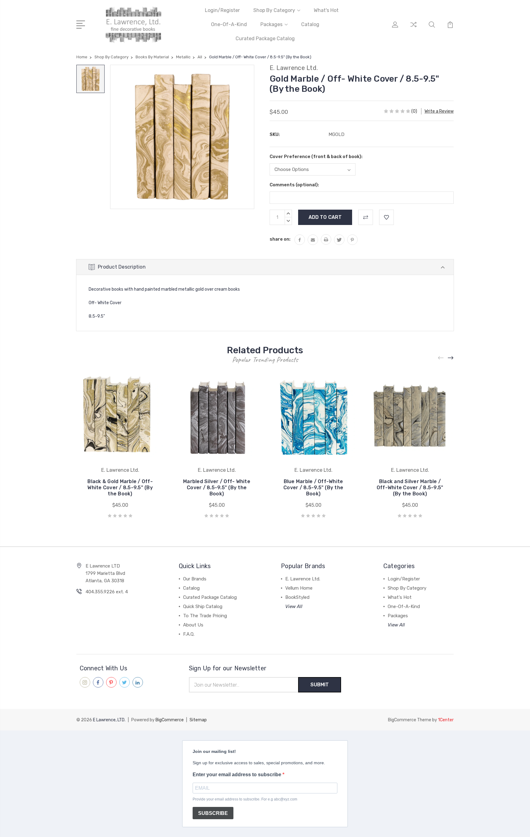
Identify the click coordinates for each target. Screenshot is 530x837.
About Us (193, 625)
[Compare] (413, 28)
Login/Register (222, 10)
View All (293, 606)
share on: (280, 239)
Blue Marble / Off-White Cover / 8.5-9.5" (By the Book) (313, 488)
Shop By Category (274, 10)
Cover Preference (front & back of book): (316, 156)
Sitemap (198, 720)
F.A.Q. (188, 634)
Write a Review (439, 111)
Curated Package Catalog (265, 38)
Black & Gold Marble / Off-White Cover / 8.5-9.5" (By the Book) (120, 488)
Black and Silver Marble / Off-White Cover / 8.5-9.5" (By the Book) (410, 488)
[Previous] (441, 357)
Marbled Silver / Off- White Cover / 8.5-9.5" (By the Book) (216, 488)
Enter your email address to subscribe (237, 774)
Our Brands (194, 579)
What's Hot (326, 10)
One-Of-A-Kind (229, 24)
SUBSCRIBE (213, 813)
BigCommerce (170, 720)
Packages (271, 24)
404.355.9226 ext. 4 (107, 592)
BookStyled (297, 597)
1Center (446, 720)
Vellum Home (299, 588)
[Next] (451, 357)
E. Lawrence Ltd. (302, 579)
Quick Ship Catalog (202, 606)
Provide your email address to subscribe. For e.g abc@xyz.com (245, 799)
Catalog (310, 24)
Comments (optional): (294, 185)
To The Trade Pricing (205, 615)
